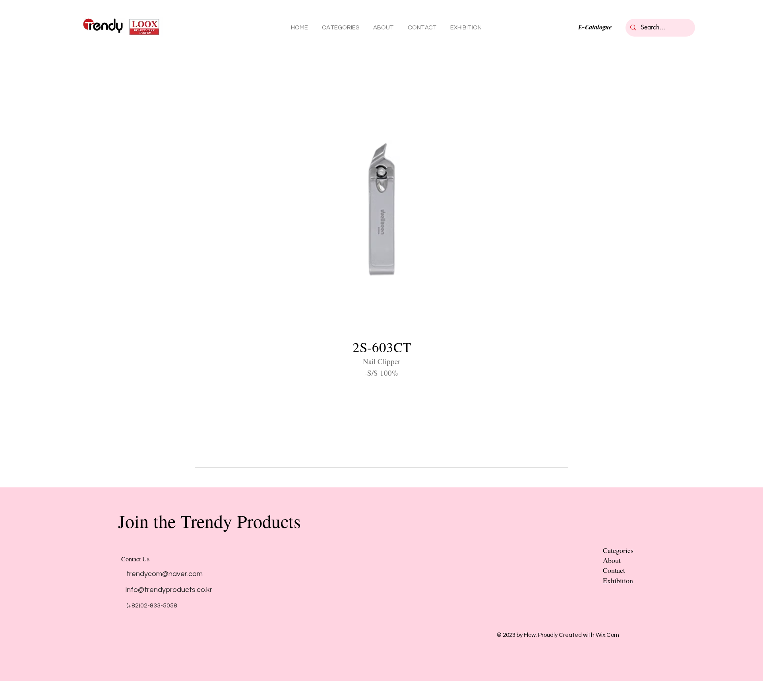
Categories (618, 550)
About (612, 560)
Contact (614, 570)
